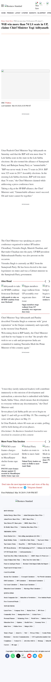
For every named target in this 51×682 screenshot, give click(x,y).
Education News (9, 622)
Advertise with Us (29, 641)
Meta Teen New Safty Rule (31, 560)
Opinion (19, 622)
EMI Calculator (9, 581)
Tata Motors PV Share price (13, 523)
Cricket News (36, 614)
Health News (29, 622)
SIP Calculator (21, 581)
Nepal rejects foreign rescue (12, 568)
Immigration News (23, 614)
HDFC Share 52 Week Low (40, 556)
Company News (19, 610)
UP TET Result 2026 (10, 552)
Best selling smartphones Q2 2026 (29, 536)
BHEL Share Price (30, 523)
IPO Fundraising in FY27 (27, 548)
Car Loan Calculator (10, 585)
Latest (17, 13)
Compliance (7, 641)
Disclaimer (7, 637)
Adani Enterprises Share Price (33, 515)
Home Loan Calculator (27, 585)
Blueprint (42, 13)
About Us (19, 633)
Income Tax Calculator (11, 577)
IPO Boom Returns (10, 548)
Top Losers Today (43, 540)
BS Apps (14, 645)
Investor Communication (21, 637)
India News (9, 21)
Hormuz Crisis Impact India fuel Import (35, 564)
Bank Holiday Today (10, 540)
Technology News (23, 618)
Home (3, 13)
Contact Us (17, 641)
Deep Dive (22, 544)
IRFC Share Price (28, 519)
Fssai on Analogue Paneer (12, 564)
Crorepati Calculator (28, 577)
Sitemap (40, 641)
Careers (6, 645)
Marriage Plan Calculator (32, 589)
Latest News (8, 610)
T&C (25, 633)
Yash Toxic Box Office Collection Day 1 (16, 556)
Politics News (18, 626)
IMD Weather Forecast (35, 544)
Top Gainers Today (10, 544)
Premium (10, 13)
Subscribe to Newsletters (28, 597)
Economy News (40, 622)
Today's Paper (8, 633)
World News (35, 618)
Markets (32, 13)
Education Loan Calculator (12, 589)
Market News (31, 610)
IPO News (41, 610)
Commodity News (9, 614)
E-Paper (25, 13)
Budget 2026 (29, 626)
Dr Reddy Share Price (11, 527)
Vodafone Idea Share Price (29, 527)
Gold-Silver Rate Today (27, 540)
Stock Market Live (10, 536)
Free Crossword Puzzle (11, 601)
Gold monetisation (25, 552)
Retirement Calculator (36, 581)
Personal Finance (9, 618)
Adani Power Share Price (12, 519)
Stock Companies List (11, 597)
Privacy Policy (34, 633)
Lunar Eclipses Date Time (12, 560)
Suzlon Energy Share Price (12, 515)
